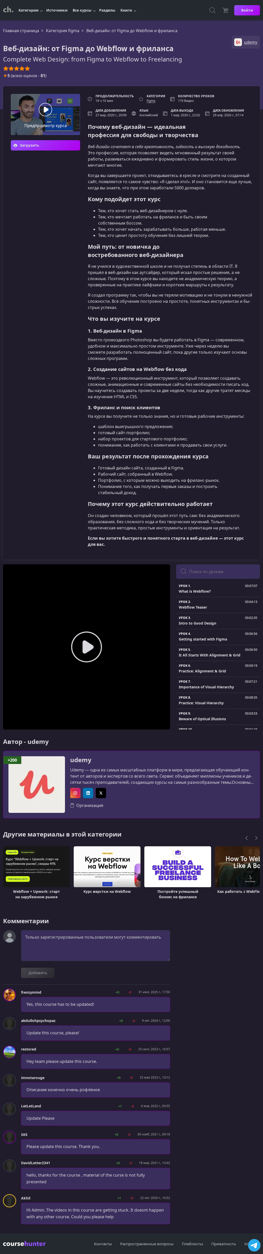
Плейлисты (192, 1243)
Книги (126, 10)
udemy (80, 760)
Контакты (103, 1243)
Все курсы (82, 10)
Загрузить (29, 145)
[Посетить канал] (254, 1245)
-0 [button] (129, 992)
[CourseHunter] (8, 10)
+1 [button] (120, 1106)
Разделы (107, 10)
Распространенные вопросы (147, 1243)
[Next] (256, 838)
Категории (28, 10)
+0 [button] (117, 992)
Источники (57, 10)
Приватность (223, 1243)
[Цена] (225, 10)
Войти (247, 10)
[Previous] (246, 838)
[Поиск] (212, 10)
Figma (151, 101)
